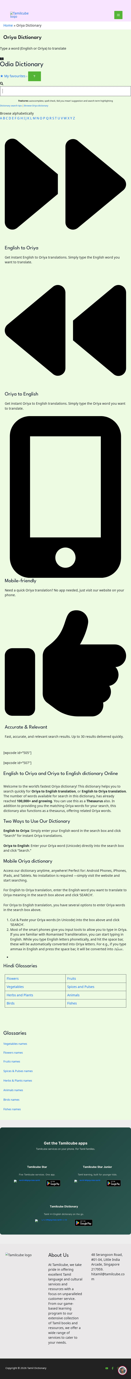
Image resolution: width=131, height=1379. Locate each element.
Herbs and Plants (20, 995)
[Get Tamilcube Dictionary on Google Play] (84, 1223)
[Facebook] (112, 1368)
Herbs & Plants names (17, 1080)
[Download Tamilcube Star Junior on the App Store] (88, 1183)
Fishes (72, 1003)
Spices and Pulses (80, 987)
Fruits (71, 978)
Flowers (13, 978)
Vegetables (15, 987)
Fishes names (12, 1109)
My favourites (13, 76)
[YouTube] (106, 1368)
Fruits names (11, 1061)
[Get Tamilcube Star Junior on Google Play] (114, 1183)
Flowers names (13, 1052)
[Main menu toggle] (118, 15)
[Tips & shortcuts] (34, 76)
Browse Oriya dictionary (36, 105)
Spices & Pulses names (18, 1071)
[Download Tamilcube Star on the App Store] (28, 1183)
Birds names (11, 1100)
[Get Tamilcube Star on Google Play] (53, 1183)
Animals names (13, 1090)
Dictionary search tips (11, 105)
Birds (10, 1003)
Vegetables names (15, 1044)
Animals (73, 995)
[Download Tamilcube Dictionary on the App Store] (53, 1222)
